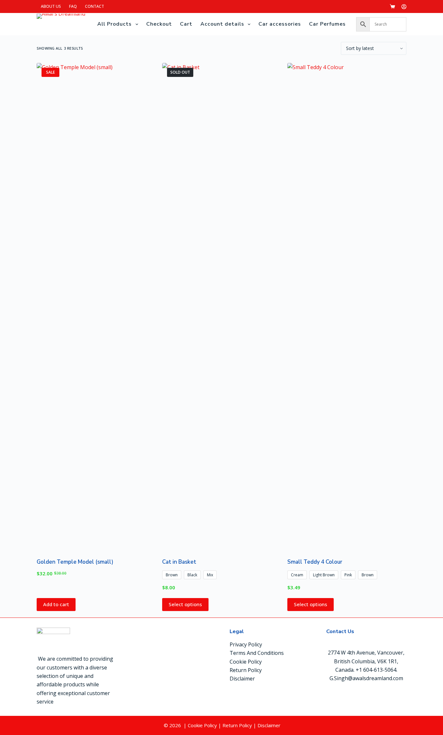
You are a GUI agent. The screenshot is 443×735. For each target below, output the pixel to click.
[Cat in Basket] (221, 306)
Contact (94, 6)
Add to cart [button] (56, 604)
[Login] (403, 6)
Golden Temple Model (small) (75, 562)
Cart (186, 24)
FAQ (73, 6)
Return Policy (246, 670)
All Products (114, 24)
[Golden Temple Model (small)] (96, 306)
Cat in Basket (179, 562)
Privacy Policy (246, 644)
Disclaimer (242, 678)
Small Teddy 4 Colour (314, 562)
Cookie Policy (246, 661)
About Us (51, 6)
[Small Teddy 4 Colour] (346, 306)
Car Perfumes (327, 24)
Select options (185, 604)
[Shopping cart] (392, 6)
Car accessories (279, 24)
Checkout (159, 24)
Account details (222, 24)
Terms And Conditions (257, 652)
